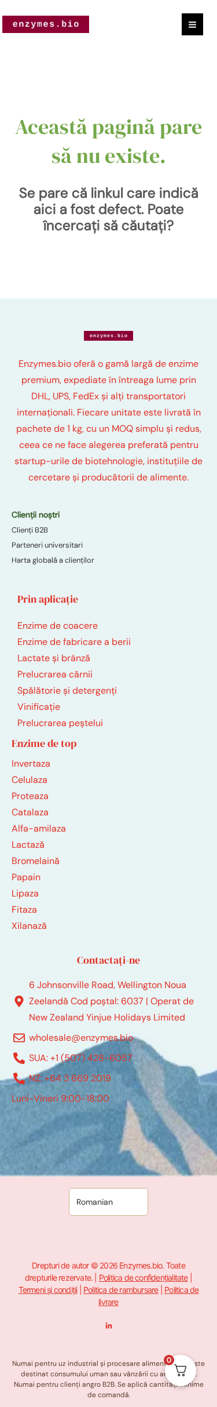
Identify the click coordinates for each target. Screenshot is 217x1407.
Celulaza (29, 780)
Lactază (28, 845)
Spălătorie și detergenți (67, 690)
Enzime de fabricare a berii (74, 642)
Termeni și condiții (48, 1290)
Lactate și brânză (53, 658)
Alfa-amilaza (39, 828)
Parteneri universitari (47, 545)
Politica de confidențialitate (143, 1277)
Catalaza (30, 812)
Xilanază (29, 926)
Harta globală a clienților (53, 560)
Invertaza (31, 763)
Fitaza (24, 909)
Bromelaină (36, 861)
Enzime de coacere (57, 625)
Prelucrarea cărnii (55, 674)
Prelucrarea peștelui (60, 723)
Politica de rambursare (120, 1290)
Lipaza (25, 893)
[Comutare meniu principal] (192, 24)
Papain (26, 877)
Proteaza (30, 796)
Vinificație (38, 707)
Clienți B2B (30, 530)
